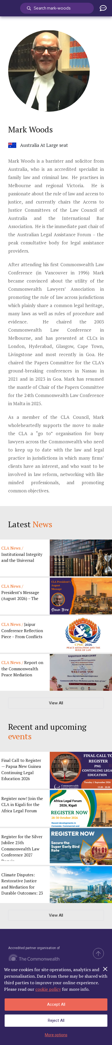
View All (56, 703)
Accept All (56, 1004)
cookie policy (48, 989)
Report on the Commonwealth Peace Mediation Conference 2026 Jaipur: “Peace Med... (22, 669)
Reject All (56, 1020)
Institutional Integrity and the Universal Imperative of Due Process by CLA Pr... (21, 554)
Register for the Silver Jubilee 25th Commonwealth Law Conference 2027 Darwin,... (21, 847)
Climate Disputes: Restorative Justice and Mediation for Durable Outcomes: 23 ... (22, 885)
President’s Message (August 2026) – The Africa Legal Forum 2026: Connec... (20, 592)
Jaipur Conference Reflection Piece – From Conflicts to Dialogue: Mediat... (22, 631)
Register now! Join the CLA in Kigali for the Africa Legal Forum (22, 804)
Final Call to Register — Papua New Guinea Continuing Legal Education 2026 (21, 770)
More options (56, 1035)
